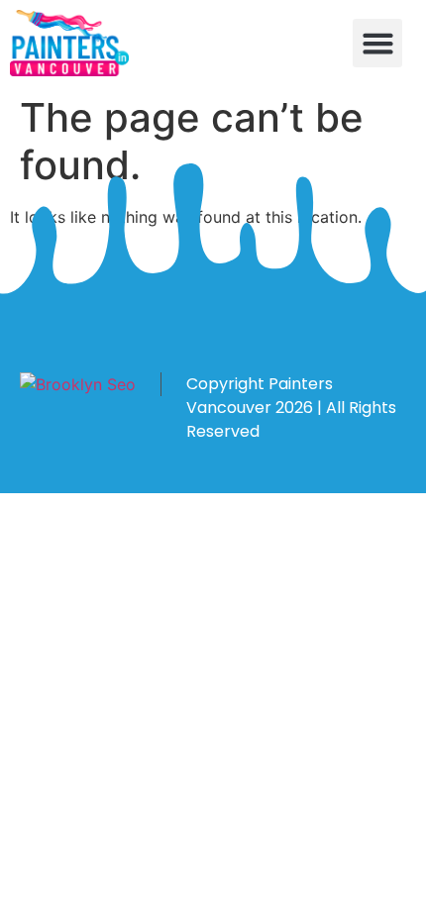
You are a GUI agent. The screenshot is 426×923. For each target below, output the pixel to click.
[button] (377, 43)
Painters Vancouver (259, 395)
